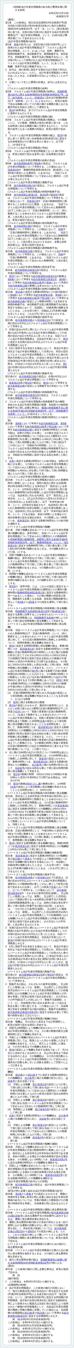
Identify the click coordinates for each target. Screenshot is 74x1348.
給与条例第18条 (24, 320)
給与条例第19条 (27, 376)
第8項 (31, 1231)
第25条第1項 (27, 648)
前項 (11, 110)
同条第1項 (32, 201)
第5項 (50, 974)
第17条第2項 (39, 1099)
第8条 (11, 279)
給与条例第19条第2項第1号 (22, 1012)
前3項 (12, 586)
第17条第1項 (39, 1084)
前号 (15, 702)
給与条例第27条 (24, 1184)
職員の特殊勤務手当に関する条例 (38, 410)
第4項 (54, 194)
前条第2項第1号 (58, 1159)
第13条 (28, 1312)
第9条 (62, 279)
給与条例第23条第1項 (27, 395)
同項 (58, 680)
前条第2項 (14, 382)
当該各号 (20, 768)
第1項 (16, 774)
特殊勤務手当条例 (44, 617)
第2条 (18, 1194)
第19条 (16, 858)
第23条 (41, 1312)
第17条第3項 (42, 1109)
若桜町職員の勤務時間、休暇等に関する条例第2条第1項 (38, 542)
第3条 (20, 602)
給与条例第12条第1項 (25, 194)
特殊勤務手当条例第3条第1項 (31, 611)
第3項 (43, 194)
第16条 (19, 292)
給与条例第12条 (44, 295)
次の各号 (36, 764)
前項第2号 (38, 1137)
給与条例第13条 (22, 226)
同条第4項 (13, 169)
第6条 (38, 163)
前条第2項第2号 (53, 1175)
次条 (11, 461)
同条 (60, 229)
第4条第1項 (58, 611)
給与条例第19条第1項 (31, 974)
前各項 (42, 758)
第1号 (35, 671)
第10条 (45, 298)
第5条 (31, 602)
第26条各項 (21, 855)
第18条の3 (43, 320)
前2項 (12, 705)
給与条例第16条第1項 (26, 270)
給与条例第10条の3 (24, 185)
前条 (16, 44)
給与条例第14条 (24, 251)
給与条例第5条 (22, 163)
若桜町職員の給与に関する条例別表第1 (38, 94)
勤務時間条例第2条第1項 (30, 592)
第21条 (31, 1075)
